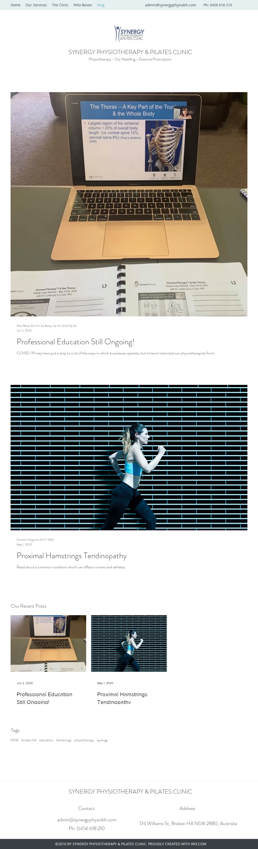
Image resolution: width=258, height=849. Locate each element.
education (46, 740)
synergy (102, 740)
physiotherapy (84, 740)
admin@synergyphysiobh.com (170, 5)
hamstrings (63, 740)
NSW (15, 740)
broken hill (29, 740)
